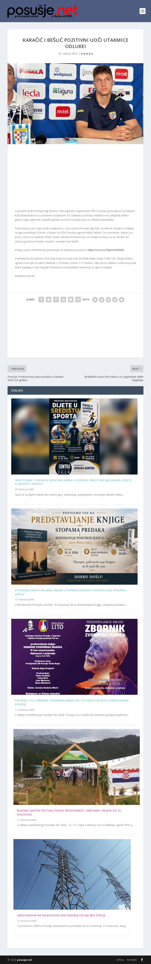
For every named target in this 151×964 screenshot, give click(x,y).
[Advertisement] (75, 177)
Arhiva (120, 959)
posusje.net (24, 959)
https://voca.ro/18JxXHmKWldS (106, 250)
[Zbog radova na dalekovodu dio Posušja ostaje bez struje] (72, 874)
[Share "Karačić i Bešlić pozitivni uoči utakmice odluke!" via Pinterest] (56, 299)
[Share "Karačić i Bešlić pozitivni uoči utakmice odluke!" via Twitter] (48, 299)
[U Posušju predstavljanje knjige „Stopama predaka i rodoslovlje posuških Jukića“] (74, 546)
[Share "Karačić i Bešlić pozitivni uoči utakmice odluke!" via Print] (78, 299)
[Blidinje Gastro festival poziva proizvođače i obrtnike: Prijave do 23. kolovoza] (76, 767)
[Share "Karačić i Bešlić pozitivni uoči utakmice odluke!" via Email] (70, 299)
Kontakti (132, 959)
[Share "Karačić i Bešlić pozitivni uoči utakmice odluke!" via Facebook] (41, 299)
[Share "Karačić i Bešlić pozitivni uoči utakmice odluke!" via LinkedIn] (63, 299)
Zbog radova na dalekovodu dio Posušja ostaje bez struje (61, 915)
